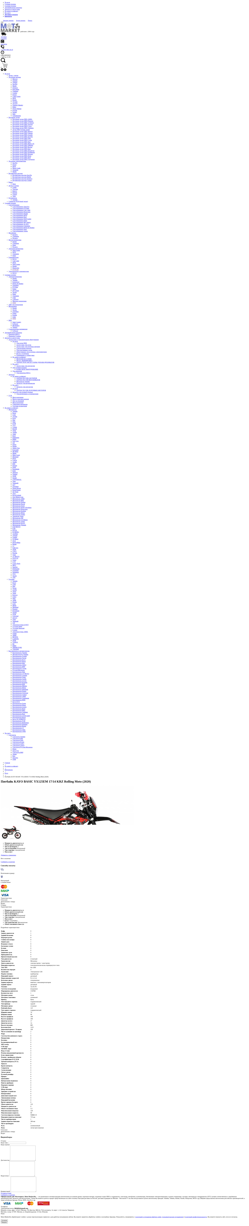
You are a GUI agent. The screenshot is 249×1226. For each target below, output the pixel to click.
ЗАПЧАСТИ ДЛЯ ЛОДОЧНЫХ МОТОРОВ (31, 390)
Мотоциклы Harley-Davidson (21, 507)
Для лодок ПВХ (21, 343)
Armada (14, 535)
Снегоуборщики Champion (21, 226)
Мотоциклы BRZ (18, 500)
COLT (14, 551)
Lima (14, 604)
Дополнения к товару (8, 901)
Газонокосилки (14, 257)
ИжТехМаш (16, 542)
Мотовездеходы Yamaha (20, 654)
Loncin (14, 460)
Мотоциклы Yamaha (23, 381)
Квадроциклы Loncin (19, 707)
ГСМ (10, 395)
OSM (14, 759)
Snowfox (15, 758)
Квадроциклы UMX (19, 731)
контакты (4, 44)
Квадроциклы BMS (18, 700)
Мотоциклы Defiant (18, 502)
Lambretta (15, 639)
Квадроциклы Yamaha (19, 653)
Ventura (14, 327)
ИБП (10, 320)
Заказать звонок (8, 20)
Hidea (14, 107)
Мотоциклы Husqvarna (20, 509)
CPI (13, 623)
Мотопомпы (13, 306)
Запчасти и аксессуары (12, 9)
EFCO (14, 259)
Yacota (14, 292)
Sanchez (15, 567)
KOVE (14, 530)
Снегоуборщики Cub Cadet (21, 210)
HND (14, 303)
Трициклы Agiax (18, 516)
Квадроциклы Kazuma (19, 682)
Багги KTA (16, 702)
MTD (14, 252)
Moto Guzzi (16, 455)
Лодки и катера (14, 185)
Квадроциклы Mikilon (19, 686)
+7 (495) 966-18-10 (7, 50)
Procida (14, 553)
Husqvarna (15, 268)
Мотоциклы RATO (18, 523)
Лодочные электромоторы (17, 161)
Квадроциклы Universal (20, 693)
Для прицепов (17, 371)
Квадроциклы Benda (19, 726)
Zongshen (15, 285)
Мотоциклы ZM (17, 518)
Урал (14, 493)
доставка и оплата (4, 37)
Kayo (14, 418)
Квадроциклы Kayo (18, 660)
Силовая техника (10, 6)
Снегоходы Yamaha (18, 737)
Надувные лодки (14, 117)
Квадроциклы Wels (18, 672)
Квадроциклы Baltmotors (20, 723)
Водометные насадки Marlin (21, 177)
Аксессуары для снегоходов (25, 366)
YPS (13, 577)
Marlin (14, 86)
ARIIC (14, 635)
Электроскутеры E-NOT (20, 625)
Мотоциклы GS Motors (20, 520)
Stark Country (16, 322)
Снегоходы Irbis (17, 738)
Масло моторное (17, 397)
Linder (14, 187)
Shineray (15, 472)
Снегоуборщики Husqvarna (21, 212)
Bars (13, 756)
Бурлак (14, 110)
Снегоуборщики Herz (19, 217)
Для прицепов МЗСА (23, 373)
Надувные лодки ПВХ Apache (22, 135)
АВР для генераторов (16, 304)
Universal (15, 616)
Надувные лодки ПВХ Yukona (22, 133)
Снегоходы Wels (17, 740)
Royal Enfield (16, 495)
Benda (14, 544)
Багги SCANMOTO (19, 719)
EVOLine (15, 269)
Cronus (14, 427)
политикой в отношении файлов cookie (148, 1217)
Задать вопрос (20, 20)
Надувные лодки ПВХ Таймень (23, 128)
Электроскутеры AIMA (20, 632)
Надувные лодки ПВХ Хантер (22, 124)
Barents (14, 192)
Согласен (4, 1220)
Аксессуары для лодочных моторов (28, 346)
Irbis (13, 420)
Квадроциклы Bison (19, 661)
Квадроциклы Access (19, 681)
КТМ (14, 423)
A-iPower (15, 299)
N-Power (15, 324)
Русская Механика (18, 670)
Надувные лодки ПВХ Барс (21, 149)
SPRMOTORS (17, 647)
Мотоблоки (12, 233)
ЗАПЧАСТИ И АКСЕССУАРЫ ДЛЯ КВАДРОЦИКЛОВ (35, 362)
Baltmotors (15, 437)
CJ (13, 546)
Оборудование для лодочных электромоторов (31, 352)
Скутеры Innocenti (18, 628)
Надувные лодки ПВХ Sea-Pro (22, 137)
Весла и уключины (22, 353)
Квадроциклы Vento (19, 677)
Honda (14, 100)
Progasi (14, 465)
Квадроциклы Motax (19, 688)
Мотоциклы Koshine (19, 511)
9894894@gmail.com (21, 1208)
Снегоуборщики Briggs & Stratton (23, 227)
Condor (14, 93)
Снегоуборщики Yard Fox (20, 206)
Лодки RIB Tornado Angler (21, 130)
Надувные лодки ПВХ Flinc (21, 138)
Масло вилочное (17, 402)
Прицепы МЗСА (14, 334)
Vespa (14, 591)
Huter (14, 245)
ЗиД (13, 485)
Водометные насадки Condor (22, 180)
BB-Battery (16, 325)
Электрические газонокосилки (19, 271)
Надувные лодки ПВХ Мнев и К (23, 144)
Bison (14, 458)
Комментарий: (5, 1191)
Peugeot (14, 609)
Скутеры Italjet (17, 626)
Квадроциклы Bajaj (18, 709)
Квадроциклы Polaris (19, 691)
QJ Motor (15, 539)
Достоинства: (5, 1160)
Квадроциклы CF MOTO (20, 674)
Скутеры (11, 579)
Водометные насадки (16, 173)
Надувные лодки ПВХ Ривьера (22, 121)
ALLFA (15, 103)
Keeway (15, 595)
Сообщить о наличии (8, 862)
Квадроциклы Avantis (19, 656)
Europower (15, 282)
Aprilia (14, 432)
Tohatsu (14, 82)
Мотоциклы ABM (18, 499)
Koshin (14, 315)
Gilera (14, 597)
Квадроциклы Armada (19, 675)
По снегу (8, 13)
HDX (14, 98)
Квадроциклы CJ (18, 728)
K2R (13, 528)
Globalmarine (16, 116)
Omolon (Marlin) (17, 105)
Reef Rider (15, 89)
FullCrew (15, 548)
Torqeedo (15, 170)
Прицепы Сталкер (15, 336)
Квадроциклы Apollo (19, 679)
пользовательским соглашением (172, 1217)
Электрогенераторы (15, 276)
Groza (14, 560)
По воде (7, 2)
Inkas (14, 184)
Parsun (14, 95)
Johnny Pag (16, 448)
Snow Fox (15, 751)
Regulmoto (15, 469)
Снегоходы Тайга (18, 744)
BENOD (15, 637)
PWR (14, 467)
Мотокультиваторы (15, 240)
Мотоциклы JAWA (18, 521)
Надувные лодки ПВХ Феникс (22, 154)
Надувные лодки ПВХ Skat (21, 142)
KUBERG (15, 532)
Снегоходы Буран (18, 742)
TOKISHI (15, 649)
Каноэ (11, 182)
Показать (4, 1222)
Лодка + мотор (13, 75)
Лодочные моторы (15, 77)
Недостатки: (5, 1176)
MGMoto (15, 451)
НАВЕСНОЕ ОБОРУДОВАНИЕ (27, 369)
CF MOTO (15, 556)
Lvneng (14, 630)
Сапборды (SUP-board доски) (18, 201)
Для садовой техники (19, 367)
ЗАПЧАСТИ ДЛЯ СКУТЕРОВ (26, 378)
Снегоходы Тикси (18, 745)
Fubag (14, 289)
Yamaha (14, 81)
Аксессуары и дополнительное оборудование (24, 339)
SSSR (14, 476)
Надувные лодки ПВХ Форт (21, 156)
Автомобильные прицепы (13, 7)
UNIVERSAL (16, 479)
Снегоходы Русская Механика (22, 747)
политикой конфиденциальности (196, 1217)
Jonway (14, 618)
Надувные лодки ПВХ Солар (22, 140)
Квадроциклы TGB (18, 721)
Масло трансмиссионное (20, 399)
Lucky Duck (16, 563)
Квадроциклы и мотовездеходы (19, 651)
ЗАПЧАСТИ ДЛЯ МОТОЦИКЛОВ (28, 380)
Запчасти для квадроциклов (25, 383)
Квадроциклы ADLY (19, 665)
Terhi (14, 196)
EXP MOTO (16, 527)
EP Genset (15, 290)
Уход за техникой (18, 401)
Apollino (15, 534)
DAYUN (15, 558)
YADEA (15, 642)
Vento (14, 430)
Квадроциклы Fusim (19, 703)
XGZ (14, 541)
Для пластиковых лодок (24, 350)
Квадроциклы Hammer (19, 724)
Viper (14, 619)
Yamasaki (15, 483)
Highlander (15, 569)
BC (13, 644)
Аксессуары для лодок (23, 345)
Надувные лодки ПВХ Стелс (22, 126)
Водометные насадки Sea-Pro (22, 175)
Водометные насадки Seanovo (22, 179)
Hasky (14, 444)
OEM (14, 549)
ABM (14, 600)
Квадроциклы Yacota (19, 658)
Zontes (14, 633)
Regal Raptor (16, 490)
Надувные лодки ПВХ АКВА (22, 119)
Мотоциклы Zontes (18, 514)
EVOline (15, 287)
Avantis (14, 416)
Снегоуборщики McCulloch (21, 222)
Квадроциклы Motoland (20, 689)
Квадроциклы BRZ (18, 710)
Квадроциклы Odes (18, 730)
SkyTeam (15, 492)
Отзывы (3, 905)
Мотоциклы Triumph (19, 525)
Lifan (14, 297)
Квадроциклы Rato (18, 714)
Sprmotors (15, 572)
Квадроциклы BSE (18, 684)
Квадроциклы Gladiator (20, 712)
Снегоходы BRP (17, 752)
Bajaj (14, 436)
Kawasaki (15, 450)
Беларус (15, 234)
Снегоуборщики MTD (19, 215)
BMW (14, 439)
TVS (13, 574)
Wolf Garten (16, 250)
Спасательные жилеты (23, 348)
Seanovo (15, 88)
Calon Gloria (16, 96)
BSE (13, 464)
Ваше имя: (4, 1143)
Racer (14, 413)
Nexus (14, 588)
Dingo (14, 749)
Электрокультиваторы (16, 248)
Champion (15, 236)
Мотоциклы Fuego (18, 506)
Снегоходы (12, 735)
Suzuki (14, 112)
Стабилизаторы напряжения (18, 329)
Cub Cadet (15, 261)
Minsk (14, 453)
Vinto (14, 555)
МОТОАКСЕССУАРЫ (24, 359)
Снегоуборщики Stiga (19, 229)
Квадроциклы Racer (19, 717)
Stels (13, 114)
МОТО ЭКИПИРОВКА (24, 360)
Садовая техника (10, 4)
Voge (14, 481)
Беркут (14, 191)
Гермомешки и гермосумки (25, 355)
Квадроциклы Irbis (18, 663)
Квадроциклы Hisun (19, 705)
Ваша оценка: (5, 1145)
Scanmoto (15, 570)
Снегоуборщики (14, 205)
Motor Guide (16, 168)
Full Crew (15, 441)
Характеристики (6, 898)
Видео (3, 903)
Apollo (14, 462)
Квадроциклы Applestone (20, 698)
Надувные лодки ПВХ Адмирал (23, 123)
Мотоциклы (13, 409)
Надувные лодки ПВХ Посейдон (23, 151)
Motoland (15, 457)
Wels (13, 422)
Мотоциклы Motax (18, 513)
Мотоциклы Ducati (18, 504)
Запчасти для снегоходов (24, 387)
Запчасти (12, 374)
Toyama (14, 102)
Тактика (15, 189)
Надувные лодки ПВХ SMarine (22, 145)
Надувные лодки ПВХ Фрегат (22, 131)
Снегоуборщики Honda (20, 213)
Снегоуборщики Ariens (20, 231)
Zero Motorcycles (17, 497)
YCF (14, 425)
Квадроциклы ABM (19, 696)
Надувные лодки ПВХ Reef (21, 158)
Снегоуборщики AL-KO (20, 224)
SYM (14, 614)
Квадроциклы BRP (18, 667)
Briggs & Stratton (17, 283)
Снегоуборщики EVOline (20, 208)
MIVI (14, 565)
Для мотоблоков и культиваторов (27, 394)
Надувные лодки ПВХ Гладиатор (23, 159)
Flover (14, 165)
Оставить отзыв (6, 1193)
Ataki (14, 434)
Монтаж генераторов (19, 301)
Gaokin (14, 537)
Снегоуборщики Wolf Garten (21, 219)
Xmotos (14, 474)
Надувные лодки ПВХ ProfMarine (23, 152)
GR (13, 443)
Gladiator (15, 91)
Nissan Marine (16, 109)
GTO (14, 562)
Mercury (15, 79)
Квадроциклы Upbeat (19, 695)
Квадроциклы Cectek (19, 668)
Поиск (30, 20)
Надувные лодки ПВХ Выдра (22, 147)
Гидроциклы (13, 198)
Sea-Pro (14, 84)
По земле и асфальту (11, 11)
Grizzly (14, 194)
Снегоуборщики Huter (19, 220)
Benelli (14, 429)
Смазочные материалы (20, 404)
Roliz (14, 471)
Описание (4, 900)
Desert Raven (16, 488)
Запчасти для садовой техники (22, 392)
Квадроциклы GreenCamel (21, 716)
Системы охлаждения (19, 406)
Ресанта (15, 238)
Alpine (14, 754)
